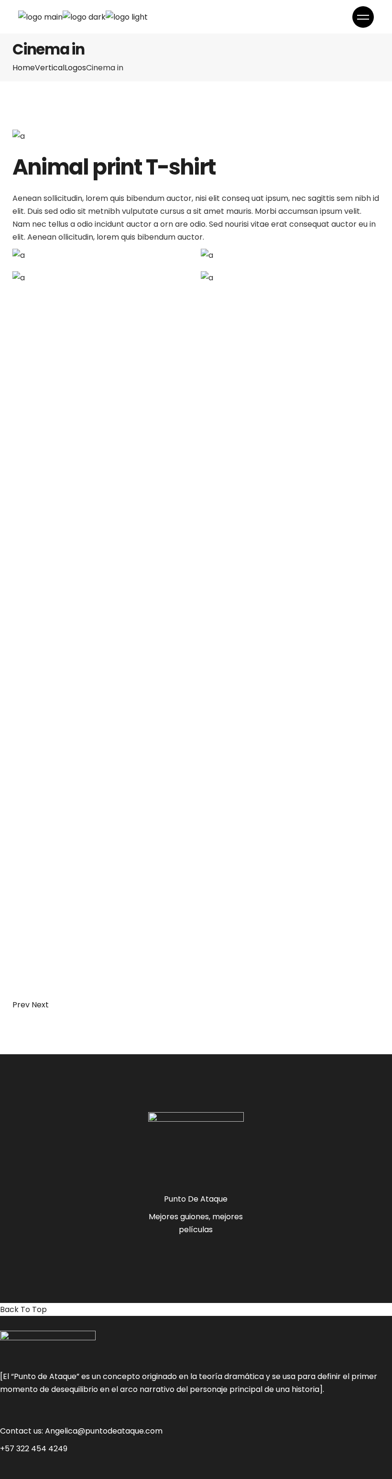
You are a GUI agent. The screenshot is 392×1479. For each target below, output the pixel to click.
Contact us (21, 1430)
